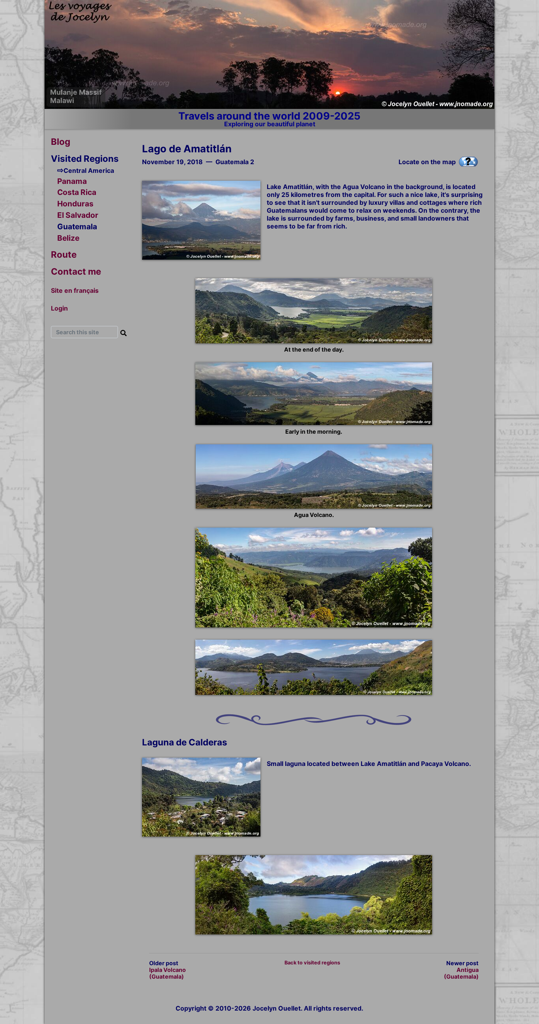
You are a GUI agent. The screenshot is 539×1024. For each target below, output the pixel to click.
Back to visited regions (312, 963)
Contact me (76, 271)
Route (64, 254)
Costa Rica (76, 192)
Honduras (75, 203)
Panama (72, 181)
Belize (68, 238)
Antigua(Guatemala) (461, 973)
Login (59, 308)
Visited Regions (85, 158)
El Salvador (77, 215)
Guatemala (77, 226)
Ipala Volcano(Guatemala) (167, 973)
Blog (60, 141)
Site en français (75, 290)
